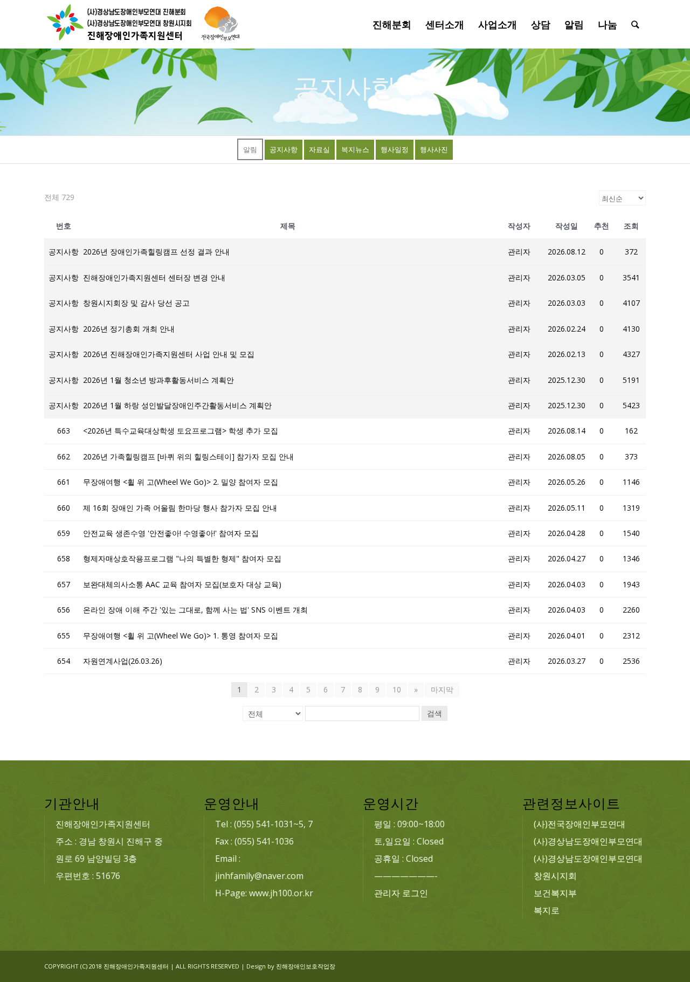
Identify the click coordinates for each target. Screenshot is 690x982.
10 (396, 689)
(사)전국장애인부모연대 (579, 824)
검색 (434, 713)
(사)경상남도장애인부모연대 (588, 841)
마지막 (442, 689)
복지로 (547, 910)
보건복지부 (555, 893)
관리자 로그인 (401, 893)
